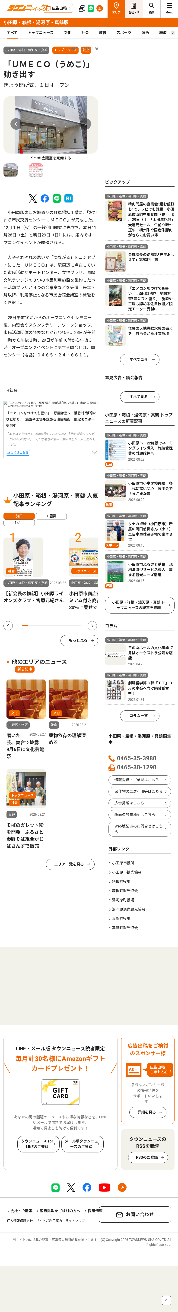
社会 (85, 33)
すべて (12, 33)
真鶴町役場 (121, 918)
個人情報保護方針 (20, 1221)
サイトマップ (75, 1221)
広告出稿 (59, 8)
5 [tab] (49, 625)
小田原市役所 (123, 863)
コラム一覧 (138, 716)
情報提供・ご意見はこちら (136, 780)
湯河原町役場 (123, 900)
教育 (102, 33)
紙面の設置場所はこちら (134, 814)
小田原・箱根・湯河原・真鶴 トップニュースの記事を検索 (138, 605)
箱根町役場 (121, 881)
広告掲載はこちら (129, 803)
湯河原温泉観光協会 (128, 909)
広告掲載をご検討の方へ (60, 1211)
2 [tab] (31, 625)
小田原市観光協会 (127, 872)
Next (85, 124)
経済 (163, 33)
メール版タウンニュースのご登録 (81, 1144)
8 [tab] (67, 625)
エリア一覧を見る (69, 864)
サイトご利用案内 (49, 1221)
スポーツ (124, 33)
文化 (67, 33)
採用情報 (95, 1211)
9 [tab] (73, 625)
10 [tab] (78, 625)
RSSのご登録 (147, 1157)
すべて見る (139, 359)
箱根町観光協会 (125, 891)
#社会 (12, 390)
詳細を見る (146, 1112)
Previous (16, 124)
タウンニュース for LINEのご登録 (37, 1144)
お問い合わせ (140, 1214)
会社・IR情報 (21, 1211)
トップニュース (41, 33)
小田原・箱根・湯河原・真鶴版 (35, 22)
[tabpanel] (50, 128)
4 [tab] (43, 625)
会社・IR (134, 12)
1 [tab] (25, 625)
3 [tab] (37, 625)
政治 (145, 33)
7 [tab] (60, 625)
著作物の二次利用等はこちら (138, 791)
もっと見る (78, 640)
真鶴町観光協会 (125, 928)
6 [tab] (55, 625)
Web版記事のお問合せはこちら (138, 829)
